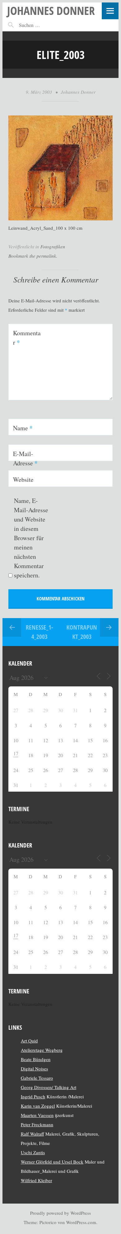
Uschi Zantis (33, 1152)
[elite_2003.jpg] (60, 218)
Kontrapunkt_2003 (81, 632)
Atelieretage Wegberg (42, 1050)
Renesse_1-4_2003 (39, 632)
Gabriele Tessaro (37, 1078)
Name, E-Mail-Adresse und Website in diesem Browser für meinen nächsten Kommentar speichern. (31, 537)
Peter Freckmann (37, 1124)
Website (23, 479)
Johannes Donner (51, 10)
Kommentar (27, 337)
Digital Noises (34, 1068)
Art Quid (29, 1040)
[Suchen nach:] (43, 25)
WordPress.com (81, 1222)
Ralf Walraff (32, 1134)
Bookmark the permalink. (32, 256)
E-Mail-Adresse (25, 458)
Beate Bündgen (36, 1059)
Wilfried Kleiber (36, 1180)
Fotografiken (52, 246)
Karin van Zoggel (38, 1106)
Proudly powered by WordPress (60, 1213)
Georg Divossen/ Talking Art (48, 1087)
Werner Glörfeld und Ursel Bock (52, 1162)
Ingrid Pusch (33, 1096)
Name (23, 428)
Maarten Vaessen (37, 1115)
